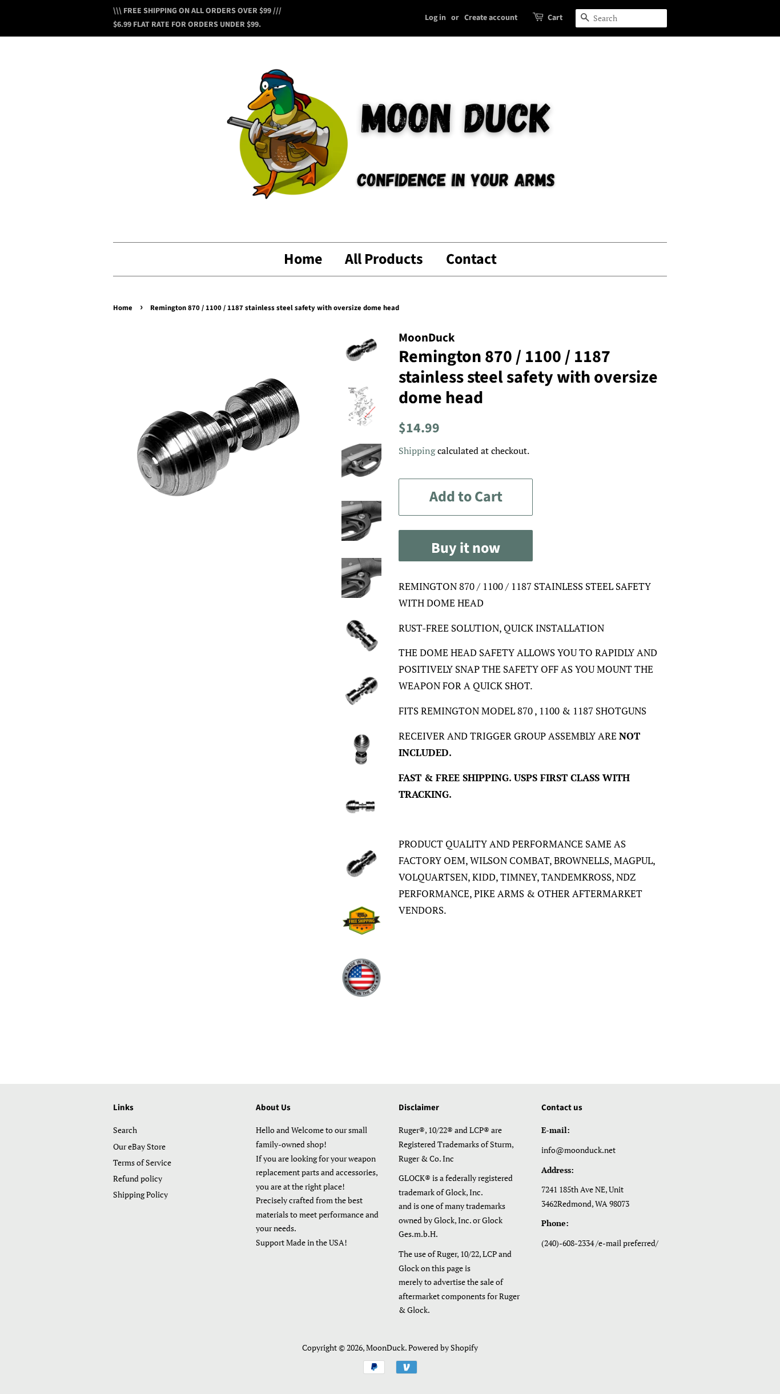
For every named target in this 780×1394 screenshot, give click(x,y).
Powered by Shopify (443, 1347)
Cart (555, 17)
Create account (490, 17)
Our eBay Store (139, 1146)
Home (303, 259)
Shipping (417, 450)
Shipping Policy (140, 1194)
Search (125, 1129)
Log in (435, 17)
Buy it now (465, 548)
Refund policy (137, 1178)
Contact (471, 259)
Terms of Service (142, 1162)
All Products (384, 259)
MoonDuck (385, 1347)
